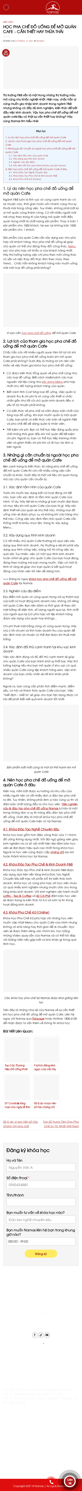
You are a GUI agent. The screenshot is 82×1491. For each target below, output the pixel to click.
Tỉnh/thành (15, 1195)
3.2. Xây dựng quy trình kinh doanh (27, 158)
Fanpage (38, 1018)
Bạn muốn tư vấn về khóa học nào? (36, 1212)
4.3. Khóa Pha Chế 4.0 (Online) (25, 179)
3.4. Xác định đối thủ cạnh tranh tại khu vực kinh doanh (37, 165)
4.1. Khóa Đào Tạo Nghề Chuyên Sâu (28, 172)
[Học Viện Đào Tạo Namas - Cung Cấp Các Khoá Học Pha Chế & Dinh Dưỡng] (41, 7)
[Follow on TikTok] (41, 1335)
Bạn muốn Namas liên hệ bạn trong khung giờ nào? (41, 1232)
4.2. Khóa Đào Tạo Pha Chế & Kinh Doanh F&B (33, 175)
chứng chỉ (57, 852)
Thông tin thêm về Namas (20, 1436)
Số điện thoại (18, 1178)
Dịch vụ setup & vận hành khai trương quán (32, 1456)
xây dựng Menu (52, 381)
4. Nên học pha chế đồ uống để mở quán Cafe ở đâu (36, 168)
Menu (72, 246)
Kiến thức (8, 22)
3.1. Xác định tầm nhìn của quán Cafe (28, 155)
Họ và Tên (14, 1160)
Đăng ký (41, 1254)
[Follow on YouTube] (47, 1335)
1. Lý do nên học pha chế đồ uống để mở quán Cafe (35, 137)
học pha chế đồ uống (36, 333)
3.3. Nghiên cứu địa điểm (22, 162)
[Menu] (6, 7)
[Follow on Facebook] (35, 1335)
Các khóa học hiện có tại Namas (25, 1446)
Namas (40, 41)
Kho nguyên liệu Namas (19, 1467)
